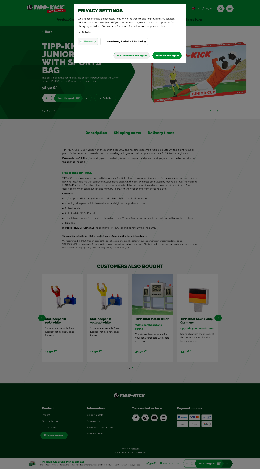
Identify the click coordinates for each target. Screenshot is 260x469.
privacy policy (157, 26)
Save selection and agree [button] (131, 55)
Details (86, 32)
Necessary (90, 41)
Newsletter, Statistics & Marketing (126, 41)
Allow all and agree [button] (167, 55)
